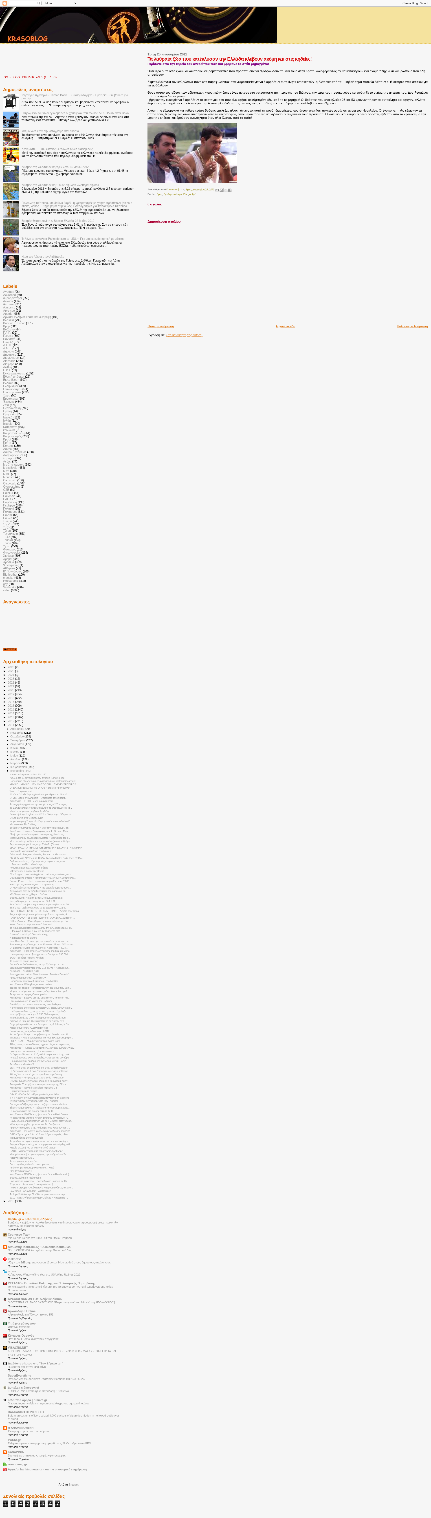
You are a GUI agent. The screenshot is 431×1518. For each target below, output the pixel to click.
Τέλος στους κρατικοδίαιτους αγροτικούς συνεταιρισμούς (40, 1044)
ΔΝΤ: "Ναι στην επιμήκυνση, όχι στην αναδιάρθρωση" (39, 1067)
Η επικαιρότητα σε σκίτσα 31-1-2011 (29, 774)
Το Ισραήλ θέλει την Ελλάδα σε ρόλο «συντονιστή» (37, 1194)
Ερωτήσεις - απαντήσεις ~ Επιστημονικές (32, 1051)
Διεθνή (7, 367)
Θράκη (7, 411)
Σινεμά (7, 521)
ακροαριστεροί (12, 298)
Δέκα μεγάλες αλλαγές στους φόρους (30, 1164)
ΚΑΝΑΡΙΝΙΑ (16, 1452)
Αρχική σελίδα (285, 326)
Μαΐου (14, 755)
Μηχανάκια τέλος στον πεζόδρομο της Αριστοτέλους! (38, 1017)
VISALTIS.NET (18, 1347)
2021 (11, 686)
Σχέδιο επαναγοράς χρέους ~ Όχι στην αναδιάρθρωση (39, 827)
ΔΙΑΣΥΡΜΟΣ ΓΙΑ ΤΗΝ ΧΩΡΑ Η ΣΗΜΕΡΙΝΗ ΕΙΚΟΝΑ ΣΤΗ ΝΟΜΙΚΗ (46, 847)
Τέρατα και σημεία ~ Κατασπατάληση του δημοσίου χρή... (40, 987)
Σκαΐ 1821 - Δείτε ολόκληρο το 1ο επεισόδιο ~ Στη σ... (38, 907)
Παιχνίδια (9, 496)
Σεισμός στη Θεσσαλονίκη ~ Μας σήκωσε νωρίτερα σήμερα (60, 185)
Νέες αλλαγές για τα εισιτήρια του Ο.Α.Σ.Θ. (33, 901)
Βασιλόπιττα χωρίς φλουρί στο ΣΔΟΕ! (30, 1031)
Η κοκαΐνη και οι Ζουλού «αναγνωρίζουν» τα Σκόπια (38, 1061)
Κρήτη (7, 442)
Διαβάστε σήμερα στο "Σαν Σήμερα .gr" (35, 1363)
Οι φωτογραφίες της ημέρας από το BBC (31, 1111)
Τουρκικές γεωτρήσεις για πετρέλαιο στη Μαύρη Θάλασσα (41, 944)
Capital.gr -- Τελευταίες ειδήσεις (30, 1219)
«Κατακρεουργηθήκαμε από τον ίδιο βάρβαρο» (35, 1124)
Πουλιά (7, 518)
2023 (11, 678)
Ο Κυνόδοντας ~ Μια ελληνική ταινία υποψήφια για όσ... (40, 921)
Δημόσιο (8, 351)
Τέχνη (7, 530)
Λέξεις (7, 461)
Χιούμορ (8, 555)
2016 (11, 705)
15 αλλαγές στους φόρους (24, 961)
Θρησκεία (9, 414)
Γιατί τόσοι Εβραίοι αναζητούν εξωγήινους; (33, 1339)
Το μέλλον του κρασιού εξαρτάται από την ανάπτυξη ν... (40, 1141)
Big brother (10, 574)
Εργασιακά (10, 398)
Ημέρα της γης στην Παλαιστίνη (27, 1366)
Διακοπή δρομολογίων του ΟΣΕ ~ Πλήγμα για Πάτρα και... (41, 814)
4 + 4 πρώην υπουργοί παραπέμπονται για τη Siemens (39, 1097)
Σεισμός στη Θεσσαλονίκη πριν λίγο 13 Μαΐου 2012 (55, 167)
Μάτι (6, 471)
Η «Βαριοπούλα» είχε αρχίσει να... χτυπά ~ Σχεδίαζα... (39, 1011)
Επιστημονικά (12, 392)
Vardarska (9, 587)
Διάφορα (8, 364)
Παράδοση (10, 502)
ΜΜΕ (6, 474)
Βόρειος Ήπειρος (14, 323)
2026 (11, 667)
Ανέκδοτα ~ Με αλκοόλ (22, 1064)
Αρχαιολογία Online (21, 1311)
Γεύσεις (8, 335)
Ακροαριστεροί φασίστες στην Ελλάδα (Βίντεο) (34, 844)
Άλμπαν (8, 304)
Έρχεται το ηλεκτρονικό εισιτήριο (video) (31, 1184)
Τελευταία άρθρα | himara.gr (27, 1400)
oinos (12, 1271)
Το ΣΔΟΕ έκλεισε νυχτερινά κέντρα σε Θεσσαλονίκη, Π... (41, 807)
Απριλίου (16, 759)
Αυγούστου (17, 744)
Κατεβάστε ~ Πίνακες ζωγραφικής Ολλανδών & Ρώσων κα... (42, 1047)
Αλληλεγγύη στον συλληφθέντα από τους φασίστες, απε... (41, 874)
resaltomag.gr (17, 1464)
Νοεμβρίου (17, 732)
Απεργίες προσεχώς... (22, 1157)
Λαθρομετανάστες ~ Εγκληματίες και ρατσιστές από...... (39, 861)
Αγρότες (8, 291)
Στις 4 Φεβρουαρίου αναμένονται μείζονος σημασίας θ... (39, 914)
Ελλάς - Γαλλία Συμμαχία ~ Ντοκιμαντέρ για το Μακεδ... (39, 794)
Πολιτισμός (10, 511)
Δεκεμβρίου (17, 728)
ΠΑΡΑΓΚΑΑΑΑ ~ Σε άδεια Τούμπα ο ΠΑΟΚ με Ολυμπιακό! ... (42, 917)
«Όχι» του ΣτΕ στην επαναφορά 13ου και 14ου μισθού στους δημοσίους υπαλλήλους (59, 1262)
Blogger (73, 1484)
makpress (14, 1259)
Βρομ (159, 194)
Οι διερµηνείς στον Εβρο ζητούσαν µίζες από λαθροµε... (40, 1071)
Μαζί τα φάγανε (13, 464)
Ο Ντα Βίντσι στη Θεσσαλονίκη (26, 817)
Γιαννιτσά (9, 339)
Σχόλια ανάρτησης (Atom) (184, 335)
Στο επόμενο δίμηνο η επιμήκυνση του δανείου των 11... (40, 1034)
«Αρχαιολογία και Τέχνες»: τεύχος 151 (30, 1314)
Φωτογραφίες (11, 552)
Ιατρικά (8, 417)
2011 (11, 725)
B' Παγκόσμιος (12, 571)
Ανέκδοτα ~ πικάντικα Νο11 (24, 971)
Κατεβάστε (10, 427)
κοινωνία (9, 430)
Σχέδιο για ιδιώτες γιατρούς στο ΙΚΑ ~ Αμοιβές (34, 1101)
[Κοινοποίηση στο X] (225, 190)
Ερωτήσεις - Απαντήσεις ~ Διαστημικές (30, 1191)
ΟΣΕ (6, 489)
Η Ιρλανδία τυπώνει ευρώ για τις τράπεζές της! (35, 931)
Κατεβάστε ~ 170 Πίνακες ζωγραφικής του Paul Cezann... (40, 1114)
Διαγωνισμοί (11, 357)
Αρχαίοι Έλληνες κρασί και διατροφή (27, 317)
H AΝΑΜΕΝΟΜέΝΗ (20, 1428)
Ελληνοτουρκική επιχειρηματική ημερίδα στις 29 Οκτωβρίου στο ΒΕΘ (49, 1443)
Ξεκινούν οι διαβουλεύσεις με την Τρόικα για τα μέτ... (38, 964)
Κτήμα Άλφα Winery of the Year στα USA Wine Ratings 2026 (44, 1274)
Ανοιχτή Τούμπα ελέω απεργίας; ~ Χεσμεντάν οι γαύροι (39, 1057)
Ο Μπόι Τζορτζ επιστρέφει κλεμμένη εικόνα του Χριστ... (39, 1081)
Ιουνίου (15, 751)
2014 (11, 713)
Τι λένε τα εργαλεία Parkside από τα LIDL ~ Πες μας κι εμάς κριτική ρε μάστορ (73, 238)
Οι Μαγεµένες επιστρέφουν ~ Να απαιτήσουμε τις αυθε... (40, 887)
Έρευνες (8, 401)
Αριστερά (9, 310)
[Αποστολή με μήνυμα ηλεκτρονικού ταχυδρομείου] (217, 190)
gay (5, 584)
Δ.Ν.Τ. (7, 348)
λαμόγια (8, 458)
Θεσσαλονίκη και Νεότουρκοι (25, 1177)
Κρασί (7, 439)
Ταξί (6, 527)
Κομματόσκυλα (13, 433)
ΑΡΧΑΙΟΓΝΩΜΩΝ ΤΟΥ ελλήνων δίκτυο (35, 1299)
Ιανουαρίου (17, 770)
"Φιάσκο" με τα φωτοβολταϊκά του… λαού (32, 1167)
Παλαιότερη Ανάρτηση (412, 326)
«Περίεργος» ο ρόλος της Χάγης (27, 871)
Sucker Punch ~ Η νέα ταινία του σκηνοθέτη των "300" (39, 881)
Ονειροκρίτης (11, 486)
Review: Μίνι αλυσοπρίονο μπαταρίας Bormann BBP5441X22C (46, 1379)
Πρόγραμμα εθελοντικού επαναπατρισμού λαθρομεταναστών (43, 781)
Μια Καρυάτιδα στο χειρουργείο (26, 1137)
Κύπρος (8, 445)
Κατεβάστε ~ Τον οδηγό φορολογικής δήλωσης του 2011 (40, 1131)
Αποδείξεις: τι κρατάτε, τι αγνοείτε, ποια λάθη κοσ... (37, 1004)
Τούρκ (7, 543)
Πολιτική (8, 508)
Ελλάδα (8, 383)
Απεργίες (9, 307)
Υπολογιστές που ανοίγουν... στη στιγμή (31, 884)
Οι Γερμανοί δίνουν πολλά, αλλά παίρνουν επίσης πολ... (40, 1054)
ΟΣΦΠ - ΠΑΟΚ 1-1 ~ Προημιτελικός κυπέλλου (35, 1094)
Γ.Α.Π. (7, 332)
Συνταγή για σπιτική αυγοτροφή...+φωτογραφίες (37, 1455)
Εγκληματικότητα (173, 194)
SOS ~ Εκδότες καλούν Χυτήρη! (27, 957)
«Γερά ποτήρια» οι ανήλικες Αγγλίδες (29, 811)
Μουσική (8, 477)
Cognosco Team (19, 1234)
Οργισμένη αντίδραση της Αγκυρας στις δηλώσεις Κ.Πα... (40, 1024)
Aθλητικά (9, 568)
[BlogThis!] (221, 190)
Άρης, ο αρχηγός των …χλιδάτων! (28, 977)
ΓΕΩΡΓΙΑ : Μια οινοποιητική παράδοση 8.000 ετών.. (39, 1391)
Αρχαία (8, 313)
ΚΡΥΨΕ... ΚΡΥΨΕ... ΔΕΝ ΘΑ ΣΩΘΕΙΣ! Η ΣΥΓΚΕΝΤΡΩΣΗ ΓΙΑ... (44, 784)
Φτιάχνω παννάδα (19, 1327)
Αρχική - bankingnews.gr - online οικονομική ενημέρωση (47, 1469)
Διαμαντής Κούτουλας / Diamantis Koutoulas (39, 1247)
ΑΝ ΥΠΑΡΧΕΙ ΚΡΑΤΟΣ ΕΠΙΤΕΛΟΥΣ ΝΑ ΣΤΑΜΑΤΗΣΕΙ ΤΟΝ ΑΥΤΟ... (46, 857)
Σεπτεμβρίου (18, 740)
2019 (11, 694)
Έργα (6, 395)
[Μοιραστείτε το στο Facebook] (230, 190)
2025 (11, 671)
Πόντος (7, 515)
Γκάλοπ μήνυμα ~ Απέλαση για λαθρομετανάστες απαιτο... (41, 1187)
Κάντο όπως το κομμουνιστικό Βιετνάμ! (31, 924)
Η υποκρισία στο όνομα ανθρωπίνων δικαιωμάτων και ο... (41, 1007)
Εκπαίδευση (11, 379)
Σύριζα (7, 524)
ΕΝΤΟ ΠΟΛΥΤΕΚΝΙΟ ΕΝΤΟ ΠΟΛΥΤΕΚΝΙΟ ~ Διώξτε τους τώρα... (45, 911)
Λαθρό (192, 194)
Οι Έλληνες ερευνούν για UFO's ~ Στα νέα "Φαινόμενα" (40, 787)
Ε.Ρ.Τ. (7, 370)
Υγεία (6, 546)
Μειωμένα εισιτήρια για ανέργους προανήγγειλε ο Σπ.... (39, 1154)
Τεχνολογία (10, 533)
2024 (11, 675)
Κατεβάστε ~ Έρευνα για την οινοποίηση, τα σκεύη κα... (40, 997)
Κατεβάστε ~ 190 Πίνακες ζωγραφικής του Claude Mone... (41, 951)
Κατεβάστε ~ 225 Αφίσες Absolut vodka (31, 984)
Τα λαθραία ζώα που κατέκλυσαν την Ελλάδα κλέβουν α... (41, 927)
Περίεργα (9, 505)
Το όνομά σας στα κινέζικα (24, 1161)
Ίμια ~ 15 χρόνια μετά (21, 791)
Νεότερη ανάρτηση (160, 326)
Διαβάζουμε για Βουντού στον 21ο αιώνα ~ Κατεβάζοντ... (40, 967)
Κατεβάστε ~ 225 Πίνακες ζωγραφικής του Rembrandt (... (40, 1174)
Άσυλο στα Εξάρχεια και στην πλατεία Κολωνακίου (37, 778)
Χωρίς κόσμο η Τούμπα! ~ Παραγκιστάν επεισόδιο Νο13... (41, 821)
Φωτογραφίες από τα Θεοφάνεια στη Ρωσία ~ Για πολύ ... (41, 974)
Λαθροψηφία (11, 455)
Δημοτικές (9, 354)
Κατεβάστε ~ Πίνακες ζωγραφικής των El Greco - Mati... (40, 831)
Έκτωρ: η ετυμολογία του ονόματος (29, 1431)
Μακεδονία (10, 467)
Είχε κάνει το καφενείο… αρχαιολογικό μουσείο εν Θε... (39, 1181)
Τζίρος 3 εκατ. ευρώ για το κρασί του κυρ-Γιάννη (36, 1074)
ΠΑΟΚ (7, 499)
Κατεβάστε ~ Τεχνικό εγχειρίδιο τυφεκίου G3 (33, 1087)
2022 (11, 682)
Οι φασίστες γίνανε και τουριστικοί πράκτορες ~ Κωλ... (39, 947)
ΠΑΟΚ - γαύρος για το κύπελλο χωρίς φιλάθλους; (36, 1151)
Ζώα (185, 194)
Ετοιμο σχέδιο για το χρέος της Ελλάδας (31, 1001)
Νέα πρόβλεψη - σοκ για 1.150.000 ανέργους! (34, 1014)
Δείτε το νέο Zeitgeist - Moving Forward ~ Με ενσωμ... (39, 854)
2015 (11, 709)
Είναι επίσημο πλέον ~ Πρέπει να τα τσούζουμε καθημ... (40, 1107)
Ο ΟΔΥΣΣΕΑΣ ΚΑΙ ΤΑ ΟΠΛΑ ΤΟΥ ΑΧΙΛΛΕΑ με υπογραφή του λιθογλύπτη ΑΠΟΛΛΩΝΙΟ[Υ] (61, 1302)
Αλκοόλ (8, 301)
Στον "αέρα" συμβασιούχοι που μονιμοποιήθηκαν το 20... (40, 904)
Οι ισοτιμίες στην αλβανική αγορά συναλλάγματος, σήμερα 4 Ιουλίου (49, 1403)
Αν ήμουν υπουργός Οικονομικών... (29, 994)
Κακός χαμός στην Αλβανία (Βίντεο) (29, 1027)
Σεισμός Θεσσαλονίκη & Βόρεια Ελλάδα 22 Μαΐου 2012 (58, 220)
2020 (11, 690)
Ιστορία (8, 423)
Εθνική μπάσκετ (13, 376)
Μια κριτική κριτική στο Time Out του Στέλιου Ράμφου (40, 1238)
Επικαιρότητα (12, 389)
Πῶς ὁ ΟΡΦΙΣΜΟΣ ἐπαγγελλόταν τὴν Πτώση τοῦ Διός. (40, 1250)
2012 (11, 721)
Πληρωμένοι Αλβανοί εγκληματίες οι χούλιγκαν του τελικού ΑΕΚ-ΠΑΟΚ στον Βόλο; (76, 113)
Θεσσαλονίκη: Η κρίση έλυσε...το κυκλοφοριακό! (36, 897)
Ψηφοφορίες (11, 565)
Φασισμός (9, 549)
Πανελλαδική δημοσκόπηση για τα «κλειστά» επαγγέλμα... (41, 1121)
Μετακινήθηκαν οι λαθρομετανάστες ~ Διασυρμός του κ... (40, 837)
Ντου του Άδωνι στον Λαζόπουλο (43, 256)
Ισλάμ (7, 420)
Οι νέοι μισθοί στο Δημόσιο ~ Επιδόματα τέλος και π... (38, 797)
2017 (11, 702)
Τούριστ (8, 540)
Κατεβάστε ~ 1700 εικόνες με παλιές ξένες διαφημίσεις (57, 149)
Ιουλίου (15, 748)
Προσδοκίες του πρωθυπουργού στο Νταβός (34, 981)
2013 (11, 717)
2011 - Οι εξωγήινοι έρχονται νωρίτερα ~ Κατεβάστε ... (39, 1197)
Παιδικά (8, 493)
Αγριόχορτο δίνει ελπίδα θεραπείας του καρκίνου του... (39, 891)
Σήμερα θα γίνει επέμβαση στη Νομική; (31, 851)
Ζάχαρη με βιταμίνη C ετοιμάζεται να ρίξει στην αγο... (38, 1021)
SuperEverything (19, 1375)
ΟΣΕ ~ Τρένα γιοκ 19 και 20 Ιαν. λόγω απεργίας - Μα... (40, 1134)
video (6, 590)
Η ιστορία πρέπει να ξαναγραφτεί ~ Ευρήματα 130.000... (40, 954)
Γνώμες (8, 342)
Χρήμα (7, 559)
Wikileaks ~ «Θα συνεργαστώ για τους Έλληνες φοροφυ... (41, 1037)
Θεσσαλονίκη (12, 408)
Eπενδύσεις (10, 581)
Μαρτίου (15, 763)
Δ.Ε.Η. (7, 345)
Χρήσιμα (8, 562)
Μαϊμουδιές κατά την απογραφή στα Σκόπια (50, 131)
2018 (11, 698)
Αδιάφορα (9, 295)
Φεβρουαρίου (19, 767)
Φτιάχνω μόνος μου (22, 1323)
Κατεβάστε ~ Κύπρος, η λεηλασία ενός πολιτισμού (37, 1077)
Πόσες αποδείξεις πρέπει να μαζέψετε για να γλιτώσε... (39, 1104)
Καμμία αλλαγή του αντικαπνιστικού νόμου (32, 1147)
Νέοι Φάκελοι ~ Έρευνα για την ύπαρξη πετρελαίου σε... (40, 941)
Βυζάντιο (9, 329)
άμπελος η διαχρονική (23, 1387)
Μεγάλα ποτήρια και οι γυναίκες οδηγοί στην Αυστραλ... (39, 991)
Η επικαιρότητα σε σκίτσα (23, 937)
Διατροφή (9, 361)
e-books (8, 577)
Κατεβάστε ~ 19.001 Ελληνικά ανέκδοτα (31, 801)
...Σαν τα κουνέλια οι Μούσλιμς (26, 864)
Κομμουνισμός (12, 436)
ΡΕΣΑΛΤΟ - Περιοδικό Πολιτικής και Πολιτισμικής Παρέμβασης (51, 1283)
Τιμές (6, 537)
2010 (11, 1201)
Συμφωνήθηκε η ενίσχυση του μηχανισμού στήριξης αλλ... (41, 1144)
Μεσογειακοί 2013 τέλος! (23, 824)
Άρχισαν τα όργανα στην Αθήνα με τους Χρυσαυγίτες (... (40, 1127)
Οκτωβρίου (17, 736)
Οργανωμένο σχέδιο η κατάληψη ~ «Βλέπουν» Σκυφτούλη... (43, 877)
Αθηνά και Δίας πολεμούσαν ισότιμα (29, 867)
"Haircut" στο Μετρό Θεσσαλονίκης (29, 934)
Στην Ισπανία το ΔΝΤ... (22, 1171)
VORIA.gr (14, 1440)
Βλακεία (8, 320)
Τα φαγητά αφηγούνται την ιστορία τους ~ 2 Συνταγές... (39, 804)
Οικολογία (9, 480)
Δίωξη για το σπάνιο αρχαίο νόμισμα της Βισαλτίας (37, 834)
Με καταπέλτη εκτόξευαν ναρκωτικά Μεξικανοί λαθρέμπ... (41, 841)
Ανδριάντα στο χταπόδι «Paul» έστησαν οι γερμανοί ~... (39, 1117)
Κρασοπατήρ (173, 189)
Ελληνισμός (10, 386)
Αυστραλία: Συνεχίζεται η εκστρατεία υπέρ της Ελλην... (39, 1084)
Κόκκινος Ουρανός (21, 1335)
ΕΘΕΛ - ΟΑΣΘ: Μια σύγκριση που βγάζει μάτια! (35, 1041)
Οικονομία (9, 483)
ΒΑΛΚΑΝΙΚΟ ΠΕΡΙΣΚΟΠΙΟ (26, 1412)
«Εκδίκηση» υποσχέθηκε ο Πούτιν (28, 894)
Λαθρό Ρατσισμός (14, 452)
